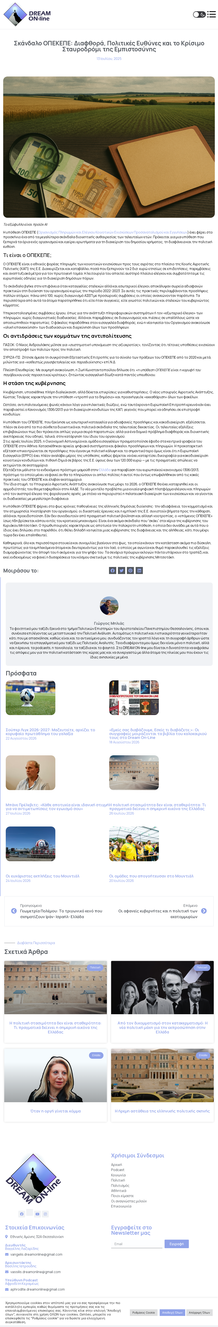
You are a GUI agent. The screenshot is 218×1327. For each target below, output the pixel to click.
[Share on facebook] (112, 570)
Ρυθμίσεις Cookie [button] (143, 1312)
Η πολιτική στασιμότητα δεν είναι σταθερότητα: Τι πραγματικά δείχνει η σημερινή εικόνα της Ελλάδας (157, 806)
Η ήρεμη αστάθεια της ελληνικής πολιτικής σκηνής (162, 1111)
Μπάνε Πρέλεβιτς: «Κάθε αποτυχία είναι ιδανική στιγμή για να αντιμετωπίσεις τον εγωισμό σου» (57, 806)
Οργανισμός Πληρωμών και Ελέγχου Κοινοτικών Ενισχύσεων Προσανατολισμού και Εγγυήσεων (112, 232)
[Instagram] (45, 1214)
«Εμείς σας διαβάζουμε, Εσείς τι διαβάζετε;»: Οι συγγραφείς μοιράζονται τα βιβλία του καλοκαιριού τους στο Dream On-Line (158, 733)
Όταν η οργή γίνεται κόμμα (55, 1111)
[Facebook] (21, 1214)
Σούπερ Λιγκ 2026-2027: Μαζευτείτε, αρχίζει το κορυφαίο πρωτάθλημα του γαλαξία (50, 731)
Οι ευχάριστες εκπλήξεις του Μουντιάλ (42, 875)
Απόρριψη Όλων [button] (199, 1312)
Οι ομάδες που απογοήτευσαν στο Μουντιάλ (151, 875)
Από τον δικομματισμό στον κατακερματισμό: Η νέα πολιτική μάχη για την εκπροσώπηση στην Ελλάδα (163, 1027)
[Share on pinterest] (130, 570)
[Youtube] (37, 1214)
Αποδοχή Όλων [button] (172, 1312)
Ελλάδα (104, 469)
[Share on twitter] (121, 570)
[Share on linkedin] (139, 570)
